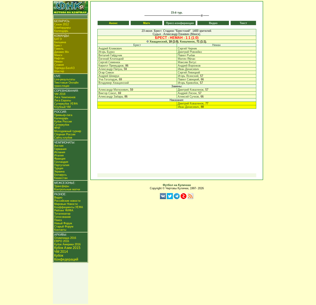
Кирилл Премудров (111, 65)
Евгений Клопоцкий (111, 58)
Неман (216, 45)
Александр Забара (110, 96)
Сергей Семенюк (109, 62)
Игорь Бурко (106, 51)
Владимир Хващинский (113, 82)
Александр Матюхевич (113, 89)
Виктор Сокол (107, 93)
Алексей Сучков (188, 96)
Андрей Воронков (189, 65)
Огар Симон (106, 72)
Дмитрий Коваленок (191, 89)
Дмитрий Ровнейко (190, 51)
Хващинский (158, 41)
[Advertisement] (176, 143)
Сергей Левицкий (189, 72)
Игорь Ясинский (188, 76)
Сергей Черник (187, 48)
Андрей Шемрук (108, 76)
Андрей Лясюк (187, 93)
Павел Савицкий (188, 79)
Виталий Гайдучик (110, 55)
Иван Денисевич (188, 69)
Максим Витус (187, 62)
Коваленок (187, 41)
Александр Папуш (110, 69)
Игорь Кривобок (188, 82)
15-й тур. (177, 12)
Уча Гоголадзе (107, 79)
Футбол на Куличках (177, 185)
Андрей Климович (110, 48)
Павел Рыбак (186, 55)
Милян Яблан (186, 58)
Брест (137, 45)
